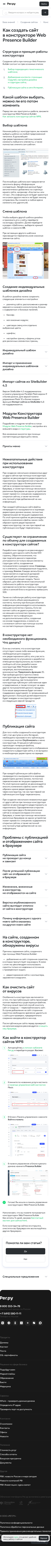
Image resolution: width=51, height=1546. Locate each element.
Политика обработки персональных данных (22, 1527)
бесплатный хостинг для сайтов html (23, 1219)
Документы (6, 1462)
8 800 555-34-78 (10, 1306)
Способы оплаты (8, 1454)
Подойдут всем (7, 1369)
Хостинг (4, 1346)
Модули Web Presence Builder (17, 426)
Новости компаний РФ (11, 1480)
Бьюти (3, 1382)
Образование (6, 1378)
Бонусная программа (10, 1458)
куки (16, 1537)
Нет (25, 1259)
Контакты (5, 1428)
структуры (25, 428)
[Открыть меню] (4, 3)
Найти (45, 12)
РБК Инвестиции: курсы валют (15, 1484)
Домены (4, 1342)
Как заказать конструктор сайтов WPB (22, 116)
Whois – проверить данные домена (17, 1401)
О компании (6, 1423)
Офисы (3, 1432)
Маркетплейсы (7, 1374)
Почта (3, 1351)
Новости (4, 1436)
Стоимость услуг (8, 1450)
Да (25, 1251)
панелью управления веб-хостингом (27, 1084)
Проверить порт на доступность (16, 1409)
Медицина (5, 1386)
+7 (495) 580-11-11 (10, 1313)
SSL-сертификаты (9, 1355)
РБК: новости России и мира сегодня (18, 1476)
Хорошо (43, 1538)
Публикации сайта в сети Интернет (25, 87)
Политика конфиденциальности (16, 1522)
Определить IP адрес (10, 1405)
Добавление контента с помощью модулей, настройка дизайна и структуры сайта (25, 80)
